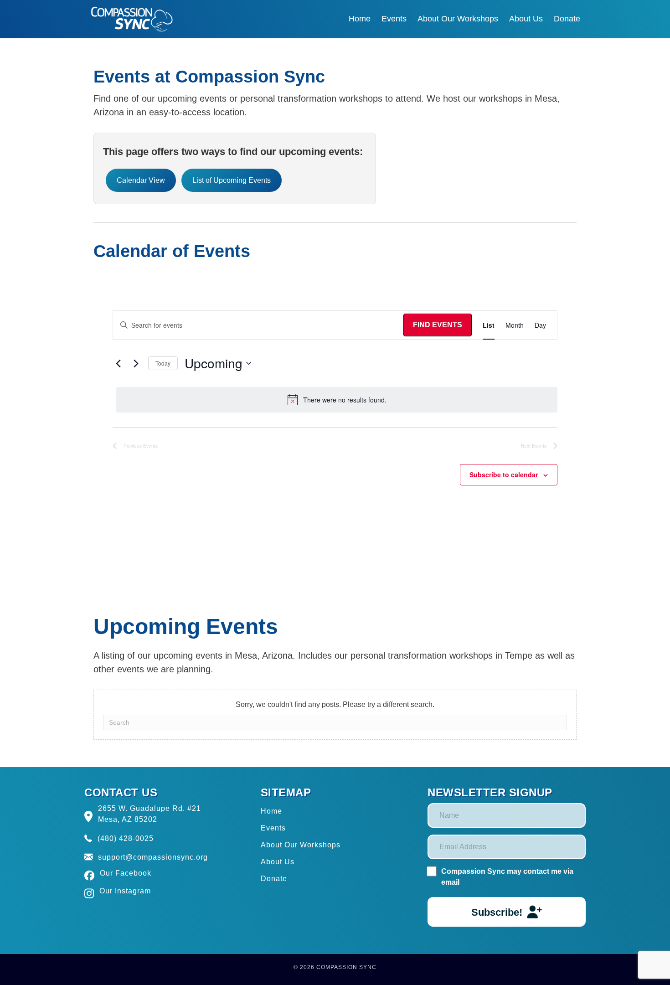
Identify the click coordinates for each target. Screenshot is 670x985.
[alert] (336, 400)
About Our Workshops (300, 845)
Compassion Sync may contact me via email (507, 876)
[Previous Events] (118, 363)
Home (271, 811)
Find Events (437, 325)
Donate (274, 878)
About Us (277, 862)
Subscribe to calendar (503, 474)
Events (273, 828)
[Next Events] (135, 363)
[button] (507, 912)
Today (162, 363)
